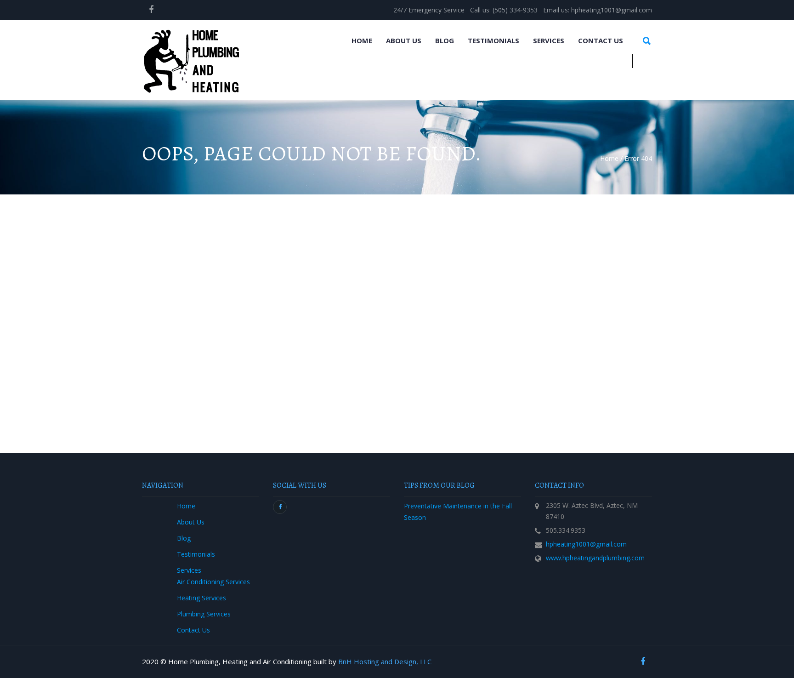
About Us (403, 40)
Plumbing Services (204, 614)
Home (362, 40)
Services (548, 40)
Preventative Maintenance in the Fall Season (458, 511)
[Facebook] (151, 9)
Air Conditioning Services (213, 581)
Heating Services (201, 597)
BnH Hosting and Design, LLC (384, 661)
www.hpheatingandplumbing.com (595, 557)
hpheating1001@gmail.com (586, 544)
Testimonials (493, 40)
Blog (444, 40)
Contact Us (600, 40)
